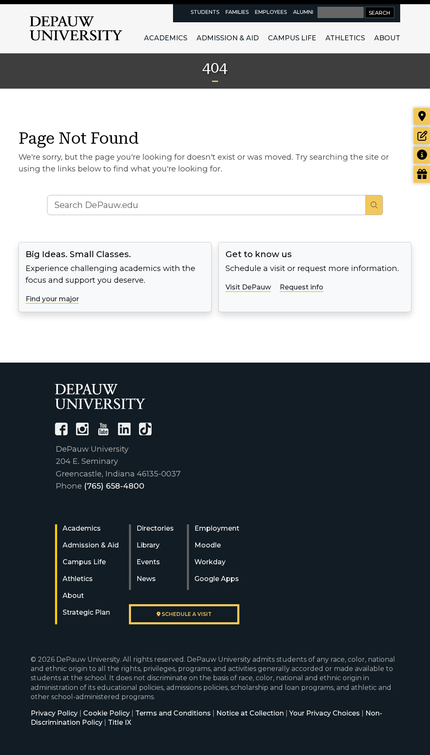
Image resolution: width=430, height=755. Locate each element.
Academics (165, 38)
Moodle (207, 545)
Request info (301, 287)
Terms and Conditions (173, 713)
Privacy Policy (54, 713)
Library (148, 545)
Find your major (52, 299)
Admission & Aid (228, 38)
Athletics (345, 38)
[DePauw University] (100, 396)
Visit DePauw (248, 287)
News (146, 579)
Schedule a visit (186, 614)
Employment (216, 528)
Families (237, 12)
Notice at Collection (250, 713)
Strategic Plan (86, 612)
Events (148, 562)
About (387, 38)
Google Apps (216, 579)
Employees (271, 12)
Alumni (303, 12)
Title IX (119, 722)
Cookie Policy (106, 713)
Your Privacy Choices (324, 713)
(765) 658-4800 (114, 486)
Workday (209, 562)
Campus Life (292, 38)
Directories (155, 528)
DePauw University (76, 29)
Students (205, 12)
